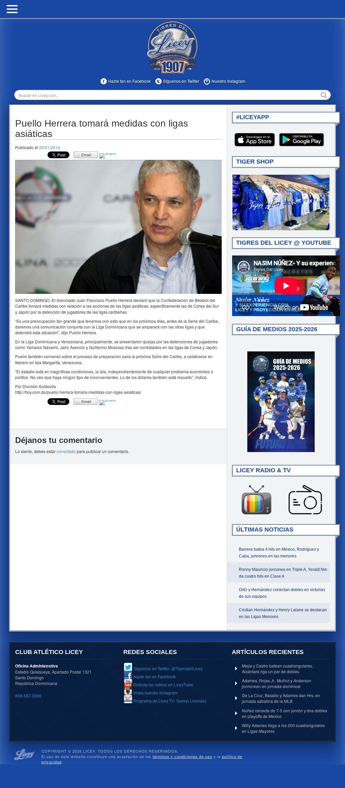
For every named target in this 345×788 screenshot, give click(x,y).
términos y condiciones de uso (182, 756)
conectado (66, 451)
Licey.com (172, 46)
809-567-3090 (28, 695)
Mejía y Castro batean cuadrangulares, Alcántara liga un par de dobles (277, 668)
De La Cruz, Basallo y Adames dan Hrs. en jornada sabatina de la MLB (281, 698)
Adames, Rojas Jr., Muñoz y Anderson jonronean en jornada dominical (276, 683)
